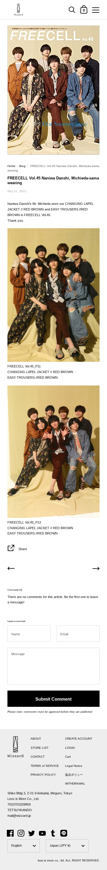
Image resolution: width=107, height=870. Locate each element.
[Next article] (96, 569)
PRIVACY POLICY (43, 774)
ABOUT (36, 738)
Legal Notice (73, 765)
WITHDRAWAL (75, 783)
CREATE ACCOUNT (78, 738)
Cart (68, 756)
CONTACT (38, 756)
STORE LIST (39, 747)
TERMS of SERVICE (45, 765)
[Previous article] (11, 569)
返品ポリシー (74, 774)
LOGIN (70, 747)
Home (11, 166)
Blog (22, 166)
